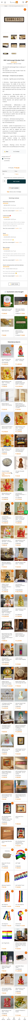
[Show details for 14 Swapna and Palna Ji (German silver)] (7, 695)
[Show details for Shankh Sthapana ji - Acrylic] (20, 1002)
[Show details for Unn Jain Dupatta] (20, 896)
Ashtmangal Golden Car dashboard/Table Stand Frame (7, 989)
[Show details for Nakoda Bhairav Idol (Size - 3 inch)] (7, 1002)
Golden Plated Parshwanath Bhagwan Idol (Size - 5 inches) (7, 586)
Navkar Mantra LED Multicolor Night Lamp (6, 967)
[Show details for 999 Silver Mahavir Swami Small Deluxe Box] (7, 554)
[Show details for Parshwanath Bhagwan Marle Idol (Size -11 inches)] (20, 373)
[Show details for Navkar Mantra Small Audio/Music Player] (7, 300)
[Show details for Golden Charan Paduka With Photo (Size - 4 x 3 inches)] (7, 673)
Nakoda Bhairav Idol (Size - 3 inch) (6, 1011)
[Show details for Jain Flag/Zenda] (7, 934)
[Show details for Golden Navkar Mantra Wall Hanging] (20, 649)
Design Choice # (6, 156)
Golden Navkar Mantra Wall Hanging (21, 658)
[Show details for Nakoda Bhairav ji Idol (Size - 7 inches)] (20, 600)
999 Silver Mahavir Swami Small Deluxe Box (6, 564)
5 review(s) (9, 63)
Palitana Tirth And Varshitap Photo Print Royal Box (20, 450)
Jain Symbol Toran (20, 885)
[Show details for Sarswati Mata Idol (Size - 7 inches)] (7, 351)
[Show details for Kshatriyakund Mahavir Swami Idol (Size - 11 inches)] (20, 508)
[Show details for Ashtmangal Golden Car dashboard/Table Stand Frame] (7, 980)
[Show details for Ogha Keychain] (7, 322)
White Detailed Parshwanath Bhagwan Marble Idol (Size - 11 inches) (7, 610)
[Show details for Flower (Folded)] (7, 463)
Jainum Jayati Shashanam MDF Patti (20, 332)
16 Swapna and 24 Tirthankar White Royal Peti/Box (6, 727)
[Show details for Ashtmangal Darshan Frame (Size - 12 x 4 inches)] (20, 763)
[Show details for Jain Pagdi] (20, 854)
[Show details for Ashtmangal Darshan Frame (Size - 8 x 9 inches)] (20, 740)
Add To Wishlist (15, 188)
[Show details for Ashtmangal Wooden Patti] (7, 833)
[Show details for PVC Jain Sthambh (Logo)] (20, 463)
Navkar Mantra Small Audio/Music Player (7, 309)
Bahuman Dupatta (6, 885)
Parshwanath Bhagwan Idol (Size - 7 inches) (21, 494)
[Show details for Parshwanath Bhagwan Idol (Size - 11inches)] (20, 576)
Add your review (17, 63)
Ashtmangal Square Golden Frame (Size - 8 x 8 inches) (7, 772)
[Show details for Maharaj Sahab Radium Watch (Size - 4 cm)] (7, 418)
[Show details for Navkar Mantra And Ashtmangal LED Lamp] (20, 673)
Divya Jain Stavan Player (6, 863)
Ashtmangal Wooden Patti (7, 842)
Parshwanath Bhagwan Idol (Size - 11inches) (20, 585)
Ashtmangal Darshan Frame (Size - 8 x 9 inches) (21, 750)
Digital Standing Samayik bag (6, 749)
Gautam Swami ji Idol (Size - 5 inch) (20, 704)
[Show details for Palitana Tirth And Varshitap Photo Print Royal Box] (20, 440)
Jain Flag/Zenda (5, 943)
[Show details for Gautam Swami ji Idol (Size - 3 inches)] (20, 554)
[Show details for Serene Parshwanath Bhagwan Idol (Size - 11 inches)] (20, 717)
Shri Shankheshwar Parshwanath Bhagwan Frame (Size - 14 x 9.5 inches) (7, 818)
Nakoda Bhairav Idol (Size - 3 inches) (6, 382)
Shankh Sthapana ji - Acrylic (21, 1011)
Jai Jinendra (7, 160)
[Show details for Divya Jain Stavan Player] (7, 854)
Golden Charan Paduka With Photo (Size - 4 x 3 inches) (6, 683)
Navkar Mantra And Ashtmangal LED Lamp (21, 682)
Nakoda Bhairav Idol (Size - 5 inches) (20, 427)
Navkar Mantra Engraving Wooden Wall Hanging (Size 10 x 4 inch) (21, 405)
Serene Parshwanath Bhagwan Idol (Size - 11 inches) (21, 727)
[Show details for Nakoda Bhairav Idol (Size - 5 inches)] (20, 418)
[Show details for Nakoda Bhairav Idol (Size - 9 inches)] (7, 485)
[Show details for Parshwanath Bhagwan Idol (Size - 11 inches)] (7, 508)
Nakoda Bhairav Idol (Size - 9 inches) (6, 494)
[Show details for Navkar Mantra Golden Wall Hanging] (7, 395)
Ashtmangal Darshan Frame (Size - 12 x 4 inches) (21, 772)
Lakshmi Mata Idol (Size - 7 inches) (20, 360)
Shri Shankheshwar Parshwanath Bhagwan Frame (20, 842)
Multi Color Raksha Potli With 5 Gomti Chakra (20, 310)
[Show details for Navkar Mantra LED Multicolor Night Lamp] (7, 957)
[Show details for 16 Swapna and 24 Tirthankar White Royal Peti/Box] (7, 717)
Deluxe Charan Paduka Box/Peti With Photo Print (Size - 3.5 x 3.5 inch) (21, 944)
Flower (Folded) (5, 471)
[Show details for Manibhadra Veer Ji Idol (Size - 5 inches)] (7, 532)
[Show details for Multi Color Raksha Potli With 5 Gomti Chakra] (20, 300)
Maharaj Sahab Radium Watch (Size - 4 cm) (7, 427)
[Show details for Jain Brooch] (20, 915)
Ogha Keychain (5, 330)
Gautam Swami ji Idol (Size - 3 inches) (20, 563)
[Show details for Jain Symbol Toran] (20, 877)
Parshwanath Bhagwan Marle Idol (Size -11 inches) (20, 383)
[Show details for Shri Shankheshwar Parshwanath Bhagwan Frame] (20, 833)
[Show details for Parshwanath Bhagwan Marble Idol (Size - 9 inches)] (7, 649)
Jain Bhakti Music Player (20, 966)
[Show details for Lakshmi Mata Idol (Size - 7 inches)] (20, 351)
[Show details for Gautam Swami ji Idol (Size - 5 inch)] (20, 695)
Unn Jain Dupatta (20, 904)
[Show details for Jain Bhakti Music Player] (20, 957)
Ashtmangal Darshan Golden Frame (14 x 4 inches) (21, 796)
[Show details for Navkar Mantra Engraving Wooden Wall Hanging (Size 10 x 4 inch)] (20, 395)
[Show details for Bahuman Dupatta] (7, 877)
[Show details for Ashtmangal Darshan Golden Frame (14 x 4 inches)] (20, 786)
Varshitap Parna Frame (19, 817)
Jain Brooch (18, 923)
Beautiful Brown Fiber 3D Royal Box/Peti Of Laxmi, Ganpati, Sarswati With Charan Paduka (7, 636)
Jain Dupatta (5, 904)
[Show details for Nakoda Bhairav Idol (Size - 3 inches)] (7, 373)
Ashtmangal (7, 158)
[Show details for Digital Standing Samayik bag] (7, 740)
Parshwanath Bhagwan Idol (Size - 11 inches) (7, 518)
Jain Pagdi (18, 863)
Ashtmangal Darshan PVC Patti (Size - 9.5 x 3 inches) (7, 796)
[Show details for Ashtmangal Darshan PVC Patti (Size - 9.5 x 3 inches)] (7, 786)
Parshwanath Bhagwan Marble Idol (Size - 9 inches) (7, 659)
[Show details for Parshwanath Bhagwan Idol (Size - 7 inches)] (20, 485)
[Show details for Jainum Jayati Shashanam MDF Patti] (20, 322)
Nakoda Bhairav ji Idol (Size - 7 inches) (21, 609)
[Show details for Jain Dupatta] (7, 896)
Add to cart (16, 181)
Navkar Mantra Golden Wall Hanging (7, 404)
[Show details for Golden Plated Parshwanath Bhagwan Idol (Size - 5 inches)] (7, 576)
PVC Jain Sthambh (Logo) (20, 472)
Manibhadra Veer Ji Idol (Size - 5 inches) (7, 541)
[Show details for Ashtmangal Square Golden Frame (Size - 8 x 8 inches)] (7, 763)
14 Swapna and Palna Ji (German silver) (7, 704)
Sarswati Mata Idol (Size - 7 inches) (6, 360)
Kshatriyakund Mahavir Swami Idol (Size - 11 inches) (20, 518)
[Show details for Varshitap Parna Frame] (20, 808)
